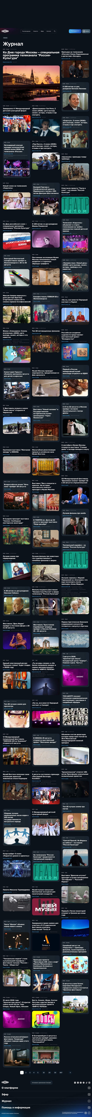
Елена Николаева (65, 595)
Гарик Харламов (36, 782)
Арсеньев (73, 161)
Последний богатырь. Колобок (49, 781)
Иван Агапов (6, 344)
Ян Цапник (15, 342)
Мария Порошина (83, 592)
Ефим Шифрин (66, 128)
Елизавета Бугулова (75, 595)
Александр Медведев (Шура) (39, 674)
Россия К (15, 62)
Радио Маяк (53, 195)
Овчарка (73, 58)
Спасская (63, 589)
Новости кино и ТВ (7, 62)
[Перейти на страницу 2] (70, 1072)
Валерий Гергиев (45, 195)
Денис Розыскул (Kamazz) (38, 676)
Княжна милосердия (66, 590)
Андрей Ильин (16, 339)
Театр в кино (46, 861)
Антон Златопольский (46, 782)
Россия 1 (6, 157)
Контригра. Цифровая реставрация (69, 592)
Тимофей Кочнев (14, 344)
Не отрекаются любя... (76, 586)
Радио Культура (24, 113)
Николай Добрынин (24, 339)
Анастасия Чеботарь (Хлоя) (38, 673)
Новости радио (6, 113)
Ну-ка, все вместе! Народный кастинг (70, 305)
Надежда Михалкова (24, 342)
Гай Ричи (44, 117)
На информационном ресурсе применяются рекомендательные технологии (72, 1113)
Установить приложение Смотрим (41, 1082)
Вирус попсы (45, 671)
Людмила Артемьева (17, 341)
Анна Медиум (82, 589)
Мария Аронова (76, 127)
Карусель (15, 190)
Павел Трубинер (65, 593)
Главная (5, 37)
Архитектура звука (75, 665)
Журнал (6, 1101)
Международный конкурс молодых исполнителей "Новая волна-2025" (15, 156)
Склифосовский (16, 304)
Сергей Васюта (50, 674)
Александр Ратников (75, 593)
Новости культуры (15, 113)
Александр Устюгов (7, 342)
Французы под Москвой (72, 589)
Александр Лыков (7, 341)
